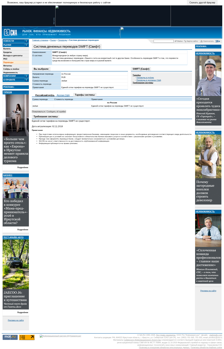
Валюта (6, 49)
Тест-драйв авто (13, 237)
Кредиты (7, 52)
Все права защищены (166, 335)
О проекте (9, 80)
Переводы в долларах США (148, 80)
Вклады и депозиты (12, 55)
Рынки (53, 40)
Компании (9, 76)
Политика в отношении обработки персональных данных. (164, 347)
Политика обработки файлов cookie (206, 347)
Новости (8, 41)
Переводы (62, 40)
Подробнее (22, 167)
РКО (5, 59)
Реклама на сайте (16, 320)
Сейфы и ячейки (11, 69)
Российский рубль (44, 95)
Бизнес (7, 175)
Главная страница (40, 40)
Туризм (7, 92)
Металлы (7, 66)
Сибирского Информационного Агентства (142, 340)
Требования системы (143, 83)
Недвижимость (10, 72)
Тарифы (137, 75)
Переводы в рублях (145, 78)
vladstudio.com (215, 335)
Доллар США (63, 95)
